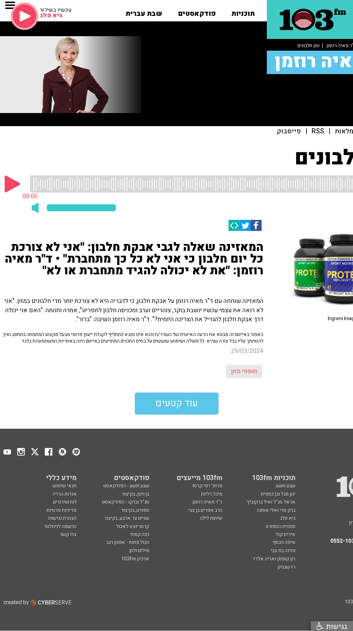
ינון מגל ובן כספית (278, 494)
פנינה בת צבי (283, 550)
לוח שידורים (65, 502)
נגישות (335, 626)
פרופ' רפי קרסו (207, 485)
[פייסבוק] (256, 225)
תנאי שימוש (64, 485)
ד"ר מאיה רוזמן (207, 502)
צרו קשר (68, 534)
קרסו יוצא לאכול (132, 526)
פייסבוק (289, 131)
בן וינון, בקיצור (135, 494)
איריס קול (285, 534)
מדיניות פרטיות (62, 510)
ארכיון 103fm (135, 558)
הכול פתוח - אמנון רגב (127, 542)
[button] (243, 11)
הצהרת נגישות (62, 518)
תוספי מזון (244, 371)
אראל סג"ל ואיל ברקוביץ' (270, 502)
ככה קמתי (139, 534)
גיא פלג (287, 518)
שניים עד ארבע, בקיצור (126, 518)
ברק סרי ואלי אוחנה (276, 510)
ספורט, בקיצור (135, 510)
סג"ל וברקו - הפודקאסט (125, 502)
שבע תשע (285, 485)
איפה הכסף (283, 542)
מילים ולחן (139, 550)
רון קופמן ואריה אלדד (273, 558)
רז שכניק (286, 567)
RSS (318, 131)
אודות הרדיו (65, 494)
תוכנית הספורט (280, 526)
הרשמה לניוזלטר (60, 526)
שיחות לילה (211, 518)
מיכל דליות (211, 494)
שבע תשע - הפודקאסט (126, 485)
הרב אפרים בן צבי (205, 510)
